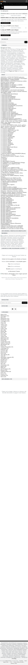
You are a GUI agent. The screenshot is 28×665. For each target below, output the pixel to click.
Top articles (21, 660)
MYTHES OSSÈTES (6, 217)
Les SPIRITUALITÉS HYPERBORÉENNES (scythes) (14, 188)
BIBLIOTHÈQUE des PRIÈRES (8, 86)
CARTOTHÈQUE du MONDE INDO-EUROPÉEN (13, 87)
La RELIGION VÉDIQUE (7, 109)
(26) (3, 363)
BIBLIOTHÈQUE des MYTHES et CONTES (11, 85)
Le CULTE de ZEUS (6, 145)
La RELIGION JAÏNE (6, 100)
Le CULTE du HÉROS (6, 152)
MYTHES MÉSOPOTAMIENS (8, 214)
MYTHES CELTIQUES (6, 201)
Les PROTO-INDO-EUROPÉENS (9, 182)
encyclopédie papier (21, 261)
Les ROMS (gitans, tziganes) (7, 184)
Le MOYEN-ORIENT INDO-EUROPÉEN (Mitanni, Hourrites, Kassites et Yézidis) (13, 154)
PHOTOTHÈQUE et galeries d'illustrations (11, 223)
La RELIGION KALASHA (7, 103)
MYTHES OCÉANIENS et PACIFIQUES (11, 215)
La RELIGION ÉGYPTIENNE (8, 98)
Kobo (9, 266)
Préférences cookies (14, 663)
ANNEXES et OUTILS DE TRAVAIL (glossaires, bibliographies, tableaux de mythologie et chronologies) (14, 78)
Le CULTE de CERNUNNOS (8, 129)
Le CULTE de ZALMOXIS (7, 144)
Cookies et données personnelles (19, 662)
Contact (25, 660)
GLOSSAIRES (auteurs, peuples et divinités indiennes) (14, 91)
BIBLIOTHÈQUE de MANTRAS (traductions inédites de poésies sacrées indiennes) (14, 81)
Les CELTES (4, 160)
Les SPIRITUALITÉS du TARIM (9, 187)
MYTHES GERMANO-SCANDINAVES (10, 207)
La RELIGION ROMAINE (7, 107)
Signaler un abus (6, 662)
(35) (5, 341)
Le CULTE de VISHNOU (7, 143)
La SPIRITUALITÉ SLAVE (7, 117)
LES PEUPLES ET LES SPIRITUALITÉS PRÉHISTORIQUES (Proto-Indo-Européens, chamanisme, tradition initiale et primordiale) (11, 179)
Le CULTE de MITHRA (6, 135)
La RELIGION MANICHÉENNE (9, 104)
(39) (3, 335)
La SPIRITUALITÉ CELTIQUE (8, 112)
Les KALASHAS (5, 165)
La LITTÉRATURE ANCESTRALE (9, 94)
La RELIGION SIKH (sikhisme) (8, 108)
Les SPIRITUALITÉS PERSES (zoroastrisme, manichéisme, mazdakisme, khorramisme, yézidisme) (13, 194)
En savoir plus (5, 35)
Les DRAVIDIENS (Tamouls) (8, 161)
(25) (3, 367)
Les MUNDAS (4, 166)
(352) (4, 314)
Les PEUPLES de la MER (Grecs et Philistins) (12, 169)
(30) (4, 350)
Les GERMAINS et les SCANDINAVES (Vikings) (13, 162)
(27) (5, 358)
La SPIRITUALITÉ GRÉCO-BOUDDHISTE (11, 114)
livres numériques (10, 261)
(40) (4, 334)
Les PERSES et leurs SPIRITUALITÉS (10, 167)
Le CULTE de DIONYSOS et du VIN (10, 130)
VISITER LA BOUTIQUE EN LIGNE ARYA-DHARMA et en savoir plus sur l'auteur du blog (12, 228)
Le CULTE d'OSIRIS (6, 151)
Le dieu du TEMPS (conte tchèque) (9, 30)
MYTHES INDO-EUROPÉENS (8, 211)
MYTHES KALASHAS (6, 213)
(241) (3, 317)
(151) (5, 318)
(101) (5, 321)
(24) (5, 369)
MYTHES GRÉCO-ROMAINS (8, 209)
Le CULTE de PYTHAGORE (8, 136)
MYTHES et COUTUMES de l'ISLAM (10, 205)
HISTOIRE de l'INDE (6, 92)
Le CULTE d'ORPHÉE (6, 149)
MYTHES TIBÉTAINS (6, 220)
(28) (5, 354)
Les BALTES (4, 158)
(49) (4, 328)
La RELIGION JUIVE (6, 101)
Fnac (9, 264)
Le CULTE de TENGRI (6, 140)
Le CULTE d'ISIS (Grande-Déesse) (9, 147)
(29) (4, 352)
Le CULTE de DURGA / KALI (8, 131)
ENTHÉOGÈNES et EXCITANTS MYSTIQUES (12, 90)
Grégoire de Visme (13, 71)
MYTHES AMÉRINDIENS (7, 200)
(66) (4, 325)
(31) (5, 348)
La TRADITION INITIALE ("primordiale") (11, 118)
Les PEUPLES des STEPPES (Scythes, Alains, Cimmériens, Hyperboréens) (12, 173)
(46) (3, 332)
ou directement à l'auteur (14, 271)
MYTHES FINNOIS (5, 206)
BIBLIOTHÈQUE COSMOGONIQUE (10, 79)
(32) (3, 345)
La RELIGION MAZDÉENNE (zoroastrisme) (11, 105)
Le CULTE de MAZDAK (7, 134)
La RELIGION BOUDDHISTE (8, 96)
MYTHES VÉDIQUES (6, 222)
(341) (5, 315)
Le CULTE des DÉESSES (7, 138)
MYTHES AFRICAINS (6, 198)
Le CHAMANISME (5, 123)
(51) (3, 327)
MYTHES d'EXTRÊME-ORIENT (9, 202)
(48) (3, 330)
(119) (5, 319)
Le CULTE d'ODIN (5, 148)
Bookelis (8, 268)
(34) (5, 344)
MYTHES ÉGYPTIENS (6, 204)
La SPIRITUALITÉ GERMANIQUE (9, 113)
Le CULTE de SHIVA (6, 139)
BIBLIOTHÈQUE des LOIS (7, 83)
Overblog (14, 658)
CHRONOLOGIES (5, 88)
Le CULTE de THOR (6, 141)
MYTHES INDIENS (5, 210)
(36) (3, 340)
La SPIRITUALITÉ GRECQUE (8, 116)
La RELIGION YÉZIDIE (7, 110)
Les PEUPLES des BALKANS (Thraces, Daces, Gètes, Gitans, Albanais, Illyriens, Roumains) (14, 171)
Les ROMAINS (4, 183)
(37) (5, 337)
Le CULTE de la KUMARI (7, 132)
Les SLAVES (4, 185)
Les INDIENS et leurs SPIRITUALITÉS (10, 163)
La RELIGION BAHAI (6, 95)
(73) (3, 323)
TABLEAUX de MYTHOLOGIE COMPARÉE (12, 226)
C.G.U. (11, 662)
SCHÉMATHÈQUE (5, 224)
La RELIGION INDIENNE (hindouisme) (10, 99)
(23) (3, 372)
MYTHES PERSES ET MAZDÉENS (9, 218)
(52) (3, 326)
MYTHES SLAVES (5, 219)
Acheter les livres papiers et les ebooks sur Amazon (14, 259)
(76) (3, 322)
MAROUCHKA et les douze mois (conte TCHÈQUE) (14, 17)
